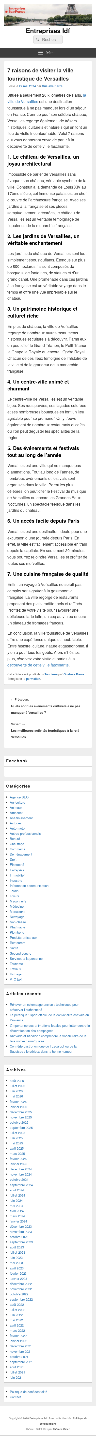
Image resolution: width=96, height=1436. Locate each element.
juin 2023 (16, 1257)
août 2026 (17, 1080)
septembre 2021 (21, 1361)
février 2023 (18, 1273)
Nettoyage (17, 916)
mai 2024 (16, 1205)
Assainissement (21, 817)
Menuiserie (17, 911)
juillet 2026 (17, 1085)
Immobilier (17, 875)
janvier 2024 (18, 1221)
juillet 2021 (17, 1372)
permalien (33, 678)
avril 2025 (17, 1148)
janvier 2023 (18, 1278)
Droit (13, 859)
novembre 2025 (21, 1117)
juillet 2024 (17, 1195)
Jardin (14, 890)
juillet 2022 (17, 1309)
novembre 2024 (21, 1174)
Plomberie (17, 932)
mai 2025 (16, 1143)
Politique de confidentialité (28, 1391)
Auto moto (17, 828)
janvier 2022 (18, 1340)
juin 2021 (16, 1377)
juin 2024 (16, 1200)
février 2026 (18, 1101)
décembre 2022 (21, 1283)
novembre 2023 (21, 1231)
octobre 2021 (19, 1356)
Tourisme (51, 674)
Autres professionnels (25, 833)
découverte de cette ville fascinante (38, 665)
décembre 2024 (21, 1169)
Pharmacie (17, 927)
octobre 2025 (19, 1122)
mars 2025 (17, 1153)
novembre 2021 (21, 1351)
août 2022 (17, 1304)
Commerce (17, 849)
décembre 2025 (21, 1112)
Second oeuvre (20, 953)
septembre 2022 (21, 1299)
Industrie (16, 880)
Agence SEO (19, 797)
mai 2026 (16, 1096)
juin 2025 (16, 1138)
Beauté (15, 838)
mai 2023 (16, 1262)
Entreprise (17, 870)
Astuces (16, 823)
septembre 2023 (21, 1242)
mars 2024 (17, 1216)
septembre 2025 (21, 1127)
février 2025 (18, 1158)
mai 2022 (16, 1320)
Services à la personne (26, 958)
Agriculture (17, 802)
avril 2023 (17, 1268)
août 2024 (17, 1190)
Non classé (18, 922)
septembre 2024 (21, 1184)
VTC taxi (16, 979)
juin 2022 (16, 1314)
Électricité (17, 864)
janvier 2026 (18, 1106)
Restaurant (17, 942)
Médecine (17, 906)
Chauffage (17, 843)
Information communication (29, 885)
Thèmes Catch (61, 1429)
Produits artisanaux (23, 937)
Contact (15, 1396)
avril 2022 (17, 1325)
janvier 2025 (18, 1163)
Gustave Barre (52, 86)
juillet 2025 (17, 1132)
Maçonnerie (18, 901)
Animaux (16, 807)
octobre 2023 (19, 1236)
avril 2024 (17, 1210)
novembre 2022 (21, 1288)
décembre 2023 (21, 1226)
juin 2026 (16, 1091)
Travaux (15, 968)
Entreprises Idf (48, 30)
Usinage (15, 974)
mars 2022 (17, 1330)
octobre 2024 (19, 1179)
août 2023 (17, 1247)
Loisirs (14, 896)
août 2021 (17, 1367)
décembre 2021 (21, 1346)
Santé (14, 947)
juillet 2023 (17, 1252)
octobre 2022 (19, 1294)
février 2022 (18, 1335)
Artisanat (16, 812)
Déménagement (21, 854)
